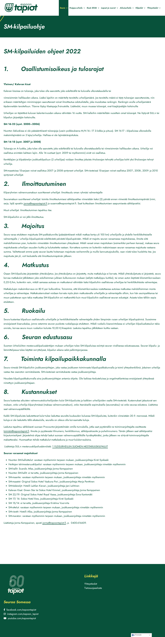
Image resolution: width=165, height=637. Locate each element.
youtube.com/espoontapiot (22, 618)
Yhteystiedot (90, 584)
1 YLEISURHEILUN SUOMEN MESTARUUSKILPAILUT (80, 446)
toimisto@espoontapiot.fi (16, 431)
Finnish (138, 635)
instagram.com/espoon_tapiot (22, 614)
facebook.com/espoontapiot (21, 610)
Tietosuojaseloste (93, 588)
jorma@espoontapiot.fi (35, 203)
